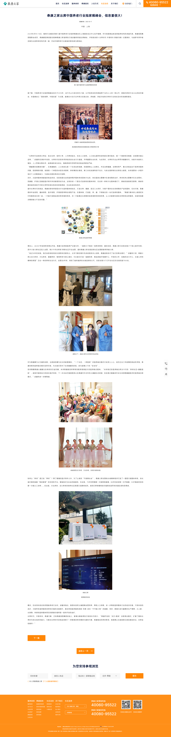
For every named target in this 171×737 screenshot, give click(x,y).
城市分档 (57, 714)
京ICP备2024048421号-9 (94, 726)
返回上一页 (84, 651)
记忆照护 (30, 712)
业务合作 (57, 712)
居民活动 (49, 706)
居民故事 (38, 712)
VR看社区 (49, 709)
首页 (57, 4)
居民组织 (38, 714)
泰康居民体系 (40, 704)
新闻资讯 (49, 704)
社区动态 (104, 4)
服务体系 (75, 4)
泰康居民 (85, 4)
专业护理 (30, 709)
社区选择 (65, 4)
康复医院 (30, 714)
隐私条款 (59, 726)
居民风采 (38, 709)
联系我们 (57, 706)
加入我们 (57, 709)
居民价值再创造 (40, 706)
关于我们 (114, 4)
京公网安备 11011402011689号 (108, 726)
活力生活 (30, 706)
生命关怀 (30, 717)
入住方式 (94, 4)
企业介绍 (57, 704)
